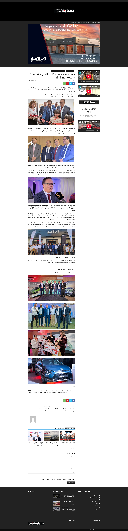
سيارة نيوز (87, 3)
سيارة (72, 390)
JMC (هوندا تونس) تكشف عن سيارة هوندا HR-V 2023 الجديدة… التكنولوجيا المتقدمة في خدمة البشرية (65, 410)
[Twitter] (70, 83)
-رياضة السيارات (64, 3)
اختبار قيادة (81, 3)
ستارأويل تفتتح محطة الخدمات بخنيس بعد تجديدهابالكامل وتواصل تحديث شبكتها (68, 444)
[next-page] (71, 448)
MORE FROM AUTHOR (59, 428)
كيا (47, 392)
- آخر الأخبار (94, 22)
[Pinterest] (67, 83)
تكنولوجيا (93, 3)
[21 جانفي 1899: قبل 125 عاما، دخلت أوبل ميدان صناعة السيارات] (56, 503)
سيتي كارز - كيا (40, 392)
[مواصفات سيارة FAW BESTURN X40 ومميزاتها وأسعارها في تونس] (56, 509)
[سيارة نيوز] (64, 11)
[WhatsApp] (64, 83)
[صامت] (82, 81)
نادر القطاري (60, 392)
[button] (98, 3)
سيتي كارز (35, 392)
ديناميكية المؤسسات (73, 3)
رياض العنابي (68, 390)
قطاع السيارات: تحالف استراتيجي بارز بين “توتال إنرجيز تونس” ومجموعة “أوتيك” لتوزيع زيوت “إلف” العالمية (36, 444)
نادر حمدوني (65, 392)
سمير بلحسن (31, 80)
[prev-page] (73, 448)
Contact (91, 529)
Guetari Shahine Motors (36, 390)
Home (98, 22)
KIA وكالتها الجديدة (56, 390)
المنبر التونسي (62, 390)
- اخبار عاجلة (68, 70)
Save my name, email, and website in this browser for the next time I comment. (57, 479)
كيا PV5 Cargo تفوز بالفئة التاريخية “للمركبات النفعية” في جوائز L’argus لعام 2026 (52, 444)
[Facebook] (73, 83)
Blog (94, 529)
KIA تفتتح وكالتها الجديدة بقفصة (47, 390)
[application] (89, 76)
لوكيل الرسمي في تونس (53, 392)
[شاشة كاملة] (79, 81)
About (97, 529)
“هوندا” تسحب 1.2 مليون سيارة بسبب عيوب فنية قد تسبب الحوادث (39, 409)
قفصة (45, 392)
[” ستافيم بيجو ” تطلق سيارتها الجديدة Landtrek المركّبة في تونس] (56, 496)
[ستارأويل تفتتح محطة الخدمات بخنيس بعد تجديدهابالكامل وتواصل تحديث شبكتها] (67, 436)
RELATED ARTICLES (70, 428)
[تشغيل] (98, 81)
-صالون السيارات (56, 3)
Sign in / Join (30, 0)
